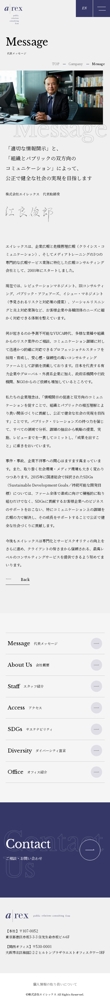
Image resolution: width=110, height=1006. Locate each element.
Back (25, 579)
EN (84, 8)
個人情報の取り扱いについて (55, 984)
